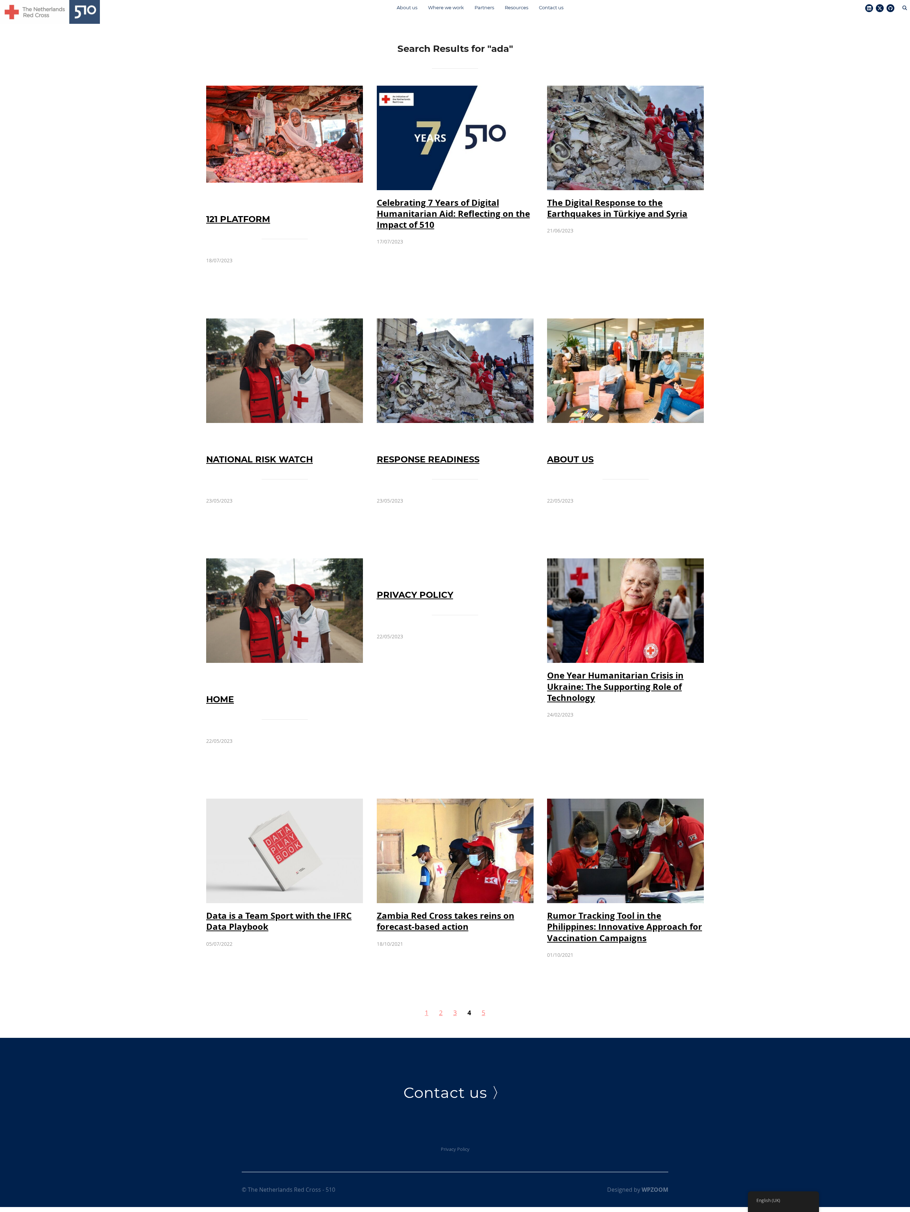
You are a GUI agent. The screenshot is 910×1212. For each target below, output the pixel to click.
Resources (516, 7)
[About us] (625, 323)
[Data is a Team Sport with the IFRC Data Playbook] (284, 804)
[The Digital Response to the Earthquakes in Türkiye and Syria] (625, 91)
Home (220, 699)
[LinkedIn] (869, 9)
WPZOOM (655, 1190)
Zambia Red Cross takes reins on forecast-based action (445, 921)
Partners (484, 7)
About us (407, 7)
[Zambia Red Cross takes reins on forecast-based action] (455, 804)
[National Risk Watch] (284, 323)
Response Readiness (428, 459)
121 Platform (238, 219)
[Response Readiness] (455, 323)
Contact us (551, 7)
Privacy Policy (415, 595)
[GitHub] (890, 9)
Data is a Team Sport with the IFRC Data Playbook (279, 921)
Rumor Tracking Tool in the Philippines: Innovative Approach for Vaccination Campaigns (624, 927)
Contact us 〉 (455, 1092)
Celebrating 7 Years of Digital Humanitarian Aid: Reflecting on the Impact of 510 (453, 214)
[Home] (284, 563)
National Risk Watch (259, 459)
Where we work (446, 7)
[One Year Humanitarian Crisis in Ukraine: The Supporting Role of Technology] (625, 563)
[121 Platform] (284, 91)
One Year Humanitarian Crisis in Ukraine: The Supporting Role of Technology (615, 686)
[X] (879, 9)
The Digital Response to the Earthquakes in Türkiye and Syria (617, 208)
